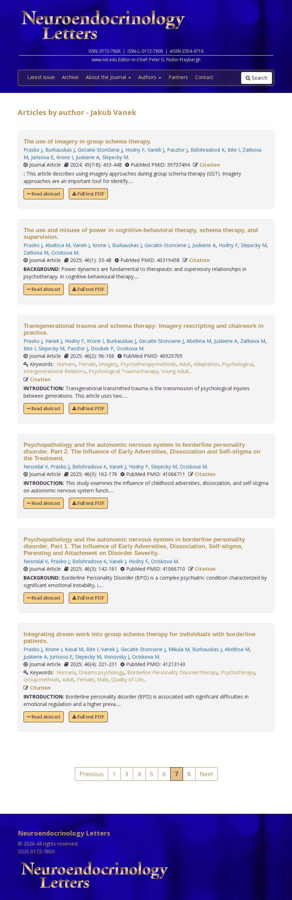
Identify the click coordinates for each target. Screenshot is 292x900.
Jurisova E (42, 157)
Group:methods (41, 679)
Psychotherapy (238, 672)
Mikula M (178, 649)
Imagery (108, 364)
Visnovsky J (116, 656)
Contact (204, 77)
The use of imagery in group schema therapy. (87, 141)
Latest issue (41, 77)
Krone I (64, 157)
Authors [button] (148, 77)
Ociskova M (64, 252)
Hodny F (135, 149)
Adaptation (206, 364)
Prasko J (33, 149)
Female (87, 364)
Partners (178, 77)
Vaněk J (155, 149)
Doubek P (102, 348)
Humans (66, 364)
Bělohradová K (208, 149)
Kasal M (74, 649)
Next (206, 774)
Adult (185, 364)
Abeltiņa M (57, 245)
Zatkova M (36, 252)
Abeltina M (199, 341)
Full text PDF (90, 194)
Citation (209, 164)
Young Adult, (175, 371)
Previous (91, 774)
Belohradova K (89, 466)
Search (258, 77)
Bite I (234, 149)
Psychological (237, 364)
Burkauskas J (60, 149)
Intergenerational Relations (55, 371)
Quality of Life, (128, 679)
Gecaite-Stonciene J (167, 245)
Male (102, 679)
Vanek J (81, 245)
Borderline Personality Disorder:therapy (172, 672)
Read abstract (45, 194)
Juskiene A (87, 157)
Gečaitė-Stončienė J (100, 149)
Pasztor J (177, 149)
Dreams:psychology (101, 672)
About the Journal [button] (106, 77)
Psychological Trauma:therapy (123, 371)
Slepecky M (115, 157)
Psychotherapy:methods (148, 364)
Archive (70, 77)
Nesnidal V (36, 466)
